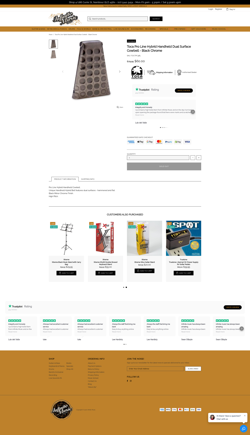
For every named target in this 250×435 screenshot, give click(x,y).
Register (218, 9)
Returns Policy (93, 369)
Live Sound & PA (55, 378)
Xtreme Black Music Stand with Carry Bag (66, 263)
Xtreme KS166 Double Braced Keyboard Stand (105, 263)
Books (68, 363)
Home (50, 34)
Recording (53, 375)
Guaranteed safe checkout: (140, 137)
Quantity (131, 154)
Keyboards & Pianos (56, 366)
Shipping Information (96, 372)
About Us (91, 363)
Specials (69, 366)
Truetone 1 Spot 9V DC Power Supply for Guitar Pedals (183, 263)
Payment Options (94, 366)
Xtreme (66, 260)
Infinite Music (65, 18)
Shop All (69, 369)
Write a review (183, 90)
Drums (51, 369)
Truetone (183, 260)
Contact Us (92, 381)
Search (156, 19)
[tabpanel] (144, 253)
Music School (93, 378)
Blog (90, 384)
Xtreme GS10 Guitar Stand (144, 262)
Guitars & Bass (54, 363)
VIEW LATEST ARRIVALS (137, 6)
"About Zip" (92, 387)
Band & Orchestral (56, 372)
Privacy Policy (93, 375)
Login (210, 9)
